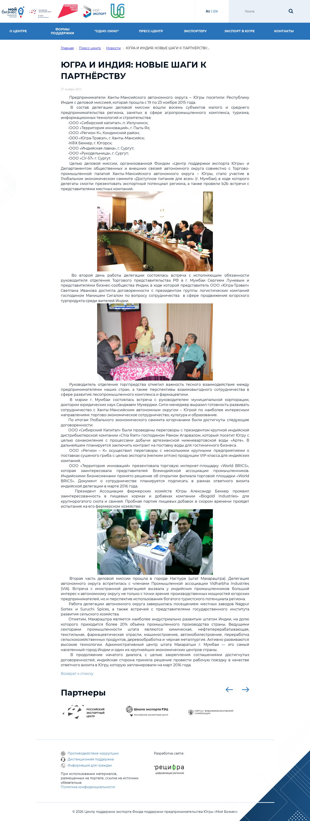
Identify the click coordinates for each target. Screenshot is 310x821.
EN (215, 11)
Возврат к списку (77, 673)
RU (208, 11)
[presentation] (229, 689)
